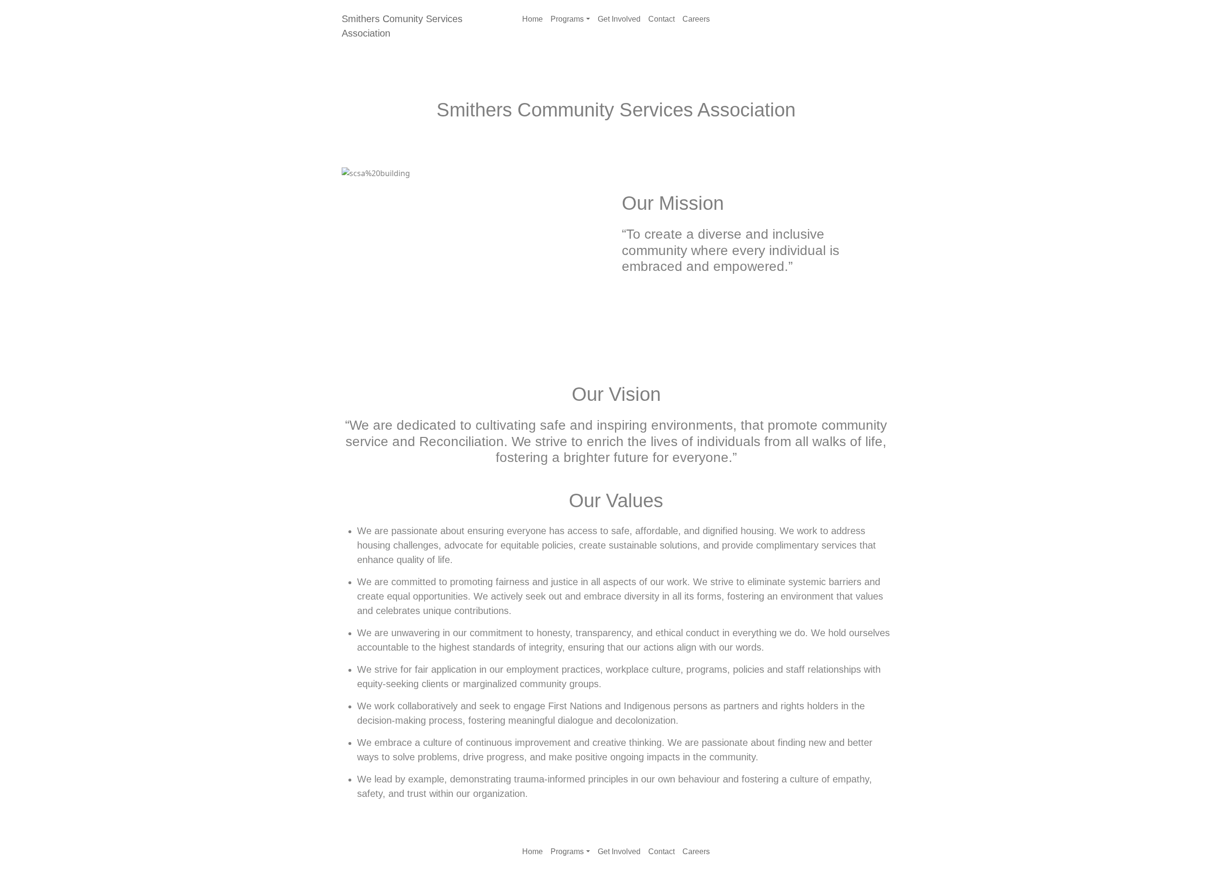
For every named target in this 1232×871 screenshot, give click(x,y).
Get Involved (619, 19)
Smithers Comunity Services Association (402, 25)
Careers (696, 19)
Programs (567, 19)
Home (532, 19)
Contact (661, 19)
